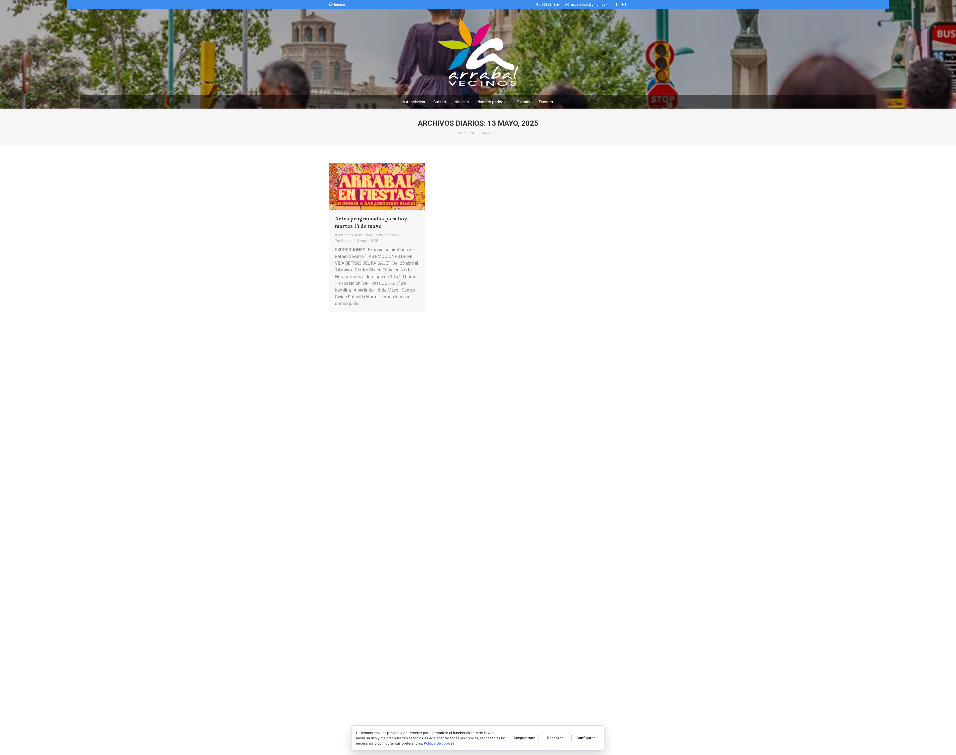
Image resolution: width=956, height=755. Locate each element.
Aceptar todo (524, 738)
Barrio (378, 235)
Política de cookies (439, 743)
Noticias (390, 235)
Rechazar (555, 738)
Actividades (344, 235)
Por (343, 241)
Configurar (585, 738)
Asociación (363, 235)
